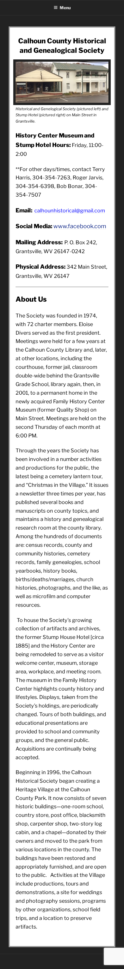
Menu (65, 7)
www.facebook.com (79, 226)
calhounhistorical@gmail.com (69, 211)
